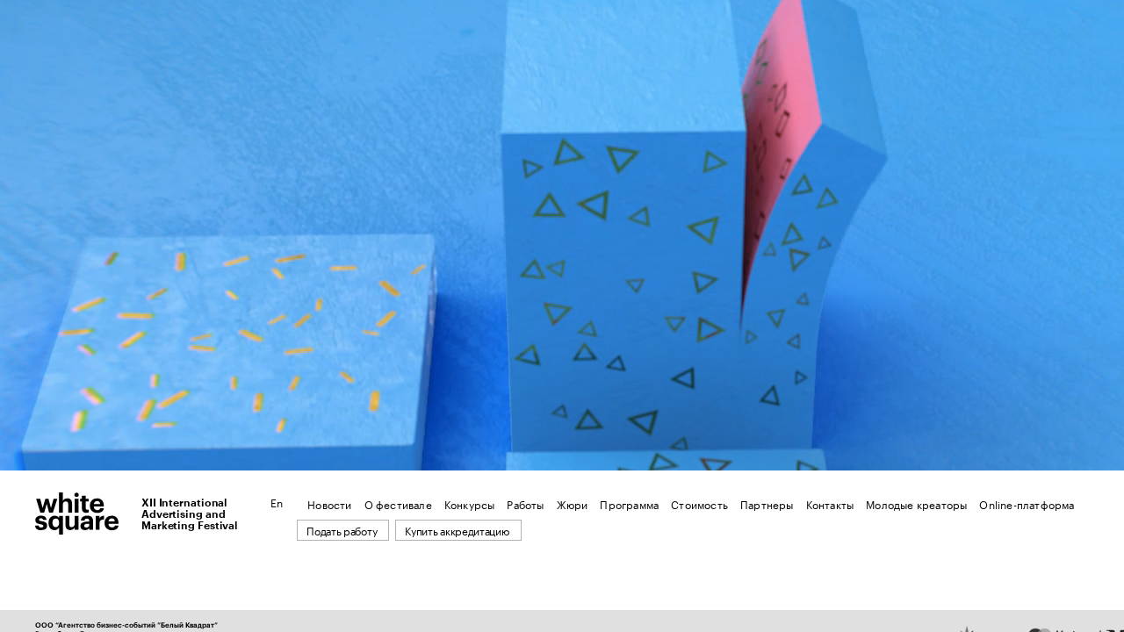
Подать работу (341, 529)
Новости (329, 503)
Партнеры (767, 503)
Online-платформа (1026, 503)
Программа (629, 503)
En (276, 502)
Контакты (830, 503)
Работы (525, 503)
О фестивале (398, 503)
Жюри (572, 503)
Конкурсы (469, 503)
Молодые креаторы (916, 503)
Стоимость (699, 503)
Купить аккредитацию (456, 529)
